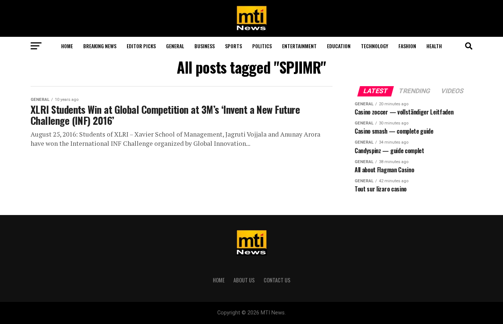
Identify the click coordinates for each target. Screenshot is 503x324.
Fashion (407, 46)
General (175, 46)
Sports (233, 46)
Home (67, 46)
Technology (374, 46)
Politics (262, 46)
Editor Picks (141, 46)
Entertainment (299, 46)
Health (434, 46)
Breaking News (99, 46)
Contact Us (277, 280)
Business (204, 46)
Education (339, 46)
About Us (244, 280)
